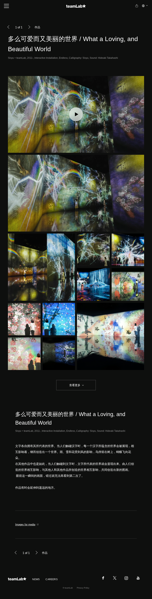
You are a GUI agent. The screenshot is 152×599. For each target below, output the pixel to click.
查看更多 (74, 385)
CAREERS (52, 579)
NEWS (36, 579)
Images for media (25, 524)
